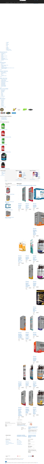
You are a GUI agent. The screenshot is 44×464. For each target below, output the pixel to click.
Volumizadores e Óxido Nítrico (4, 59)
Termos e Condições (19, 441)
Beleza (7, 48)
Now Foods (23, 173)
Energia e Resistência (4, 71)
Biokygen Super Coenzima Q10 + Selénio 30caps (35, 411)
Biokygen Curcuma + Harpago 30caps (35, 359)
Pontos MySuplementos (19, 444)
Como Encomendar (19, 443)
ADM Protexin (2, 99)
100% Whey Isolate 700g (3, 144)
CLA (1, 64)
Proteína (2, 57)
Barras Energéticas (3, 72)
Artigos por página (20, 419)
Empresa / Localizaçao (8, 440)
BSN (1, 92)
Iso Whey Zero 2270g (3, 161)
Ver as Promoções (3, 175)
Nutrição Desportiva (3, 52)
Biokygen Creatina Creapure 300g (20, 385)
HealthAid (2, 105)
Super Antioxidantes (3, 84)
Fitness (7, 47)
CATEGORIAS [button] (7, 2)
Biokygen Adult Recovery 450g (35, 310)
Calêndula (37, 173)
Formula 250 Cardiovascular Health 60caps (22, 425)
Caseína (2, 54)
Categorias (8, 42)
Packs (2, 174)
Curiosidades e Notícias (9, 50)
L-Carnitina (2, 66)
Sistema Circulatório (3, 82)
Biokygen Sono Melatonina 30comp (35, 259)
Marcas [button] (7, 184)
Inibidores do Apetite (3, 65)
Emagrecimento (3, 62)
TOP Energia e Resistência (4, 118)
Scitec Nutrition (3, 90)
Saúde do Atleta (3, 58)
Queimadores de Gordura (4, 67)
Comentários (7, 444)
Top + (7, 43)
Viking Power (2, 103)
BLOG (21, 2)
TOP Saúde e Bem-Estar (4, 119)
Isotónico (2, 73)
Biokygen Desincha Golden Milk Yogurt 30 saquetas (20, 260)
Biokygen (20, 203)
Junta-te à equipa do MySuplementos (10, 443)
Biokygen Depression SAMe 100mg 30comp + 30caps (35, 232)
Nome (28, 185)
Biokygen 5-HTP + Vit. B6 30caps (20, 207)
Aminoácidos (2, 53)
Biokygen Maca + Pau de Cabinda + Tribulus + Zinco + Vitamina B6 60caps (20, 412)
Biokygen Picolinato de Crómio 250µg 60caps (27, 411)
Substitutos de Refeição (4, 68)
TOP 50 (14, 2)
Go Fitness (2, 101)
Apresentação (7, 441)
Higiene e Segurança (3, 86)
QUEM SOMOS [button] (25, 2)
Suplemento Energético (3, 75)
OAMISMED (22, 459)
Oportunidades (3, 173)
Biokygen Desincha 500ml (27, 258)
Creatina (2, 55)
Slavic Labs (2, 100)
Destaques (8, 44)
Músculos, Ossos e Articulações (4, 81)
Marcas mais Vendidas (4, 88)
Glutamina (2, 56)
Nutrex (2, 93)
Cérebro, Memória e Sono (4, 79)
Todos (7, 46)
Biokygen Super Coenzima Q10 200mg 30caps (9, 202)
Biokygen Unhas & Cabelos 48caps (34, 284)
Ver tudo (1, 69)
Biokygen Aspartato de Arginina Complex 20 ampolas (9, 217)
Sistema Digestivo (3, 83)
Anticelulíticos (2, 63)
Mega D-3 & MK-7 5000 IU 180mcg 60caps (23, 176)
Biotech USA (2, 91)
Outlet (7, 45)
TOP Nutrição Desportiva (4, 117)
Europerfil (2, 102)
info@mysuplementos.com (8, 442)
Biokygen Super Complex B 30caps (35, 385)
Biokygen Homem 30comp (27, 384)
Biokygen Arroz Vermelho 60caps (9, 194)
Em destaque (24, 185)
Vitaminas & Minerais (3, 85)
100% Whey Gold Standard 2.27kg (5, 168)
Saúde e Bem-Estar (9, 49)
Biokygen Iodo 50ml (35, 335)
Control (2, 95)
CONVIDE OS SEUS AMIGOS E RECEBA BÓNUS (32, 436)
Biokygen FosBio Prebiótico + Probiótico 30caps (27, 336)
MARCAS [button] (11, 2)
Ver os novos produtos (32, 179)
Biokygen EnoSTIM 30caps (9, 209)
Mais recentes (19, 185)
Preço (30, 185)
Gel (1, 74)
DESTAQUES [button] (18, 2)
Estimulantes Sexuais (3, 80)
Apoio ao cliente (18, 440)
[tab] (10, 184)
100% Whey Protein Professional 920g (5, 151)
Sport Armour (2, 104)
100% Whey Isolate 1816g (3, 129)
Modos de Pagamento (19, 442)
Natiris (2, 94)
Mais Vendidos (3, 171)
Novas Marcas (2, 98)
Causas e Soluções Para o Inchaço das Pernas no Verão (33, 427)
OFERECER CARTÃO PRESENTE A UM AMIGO (22, 436)
